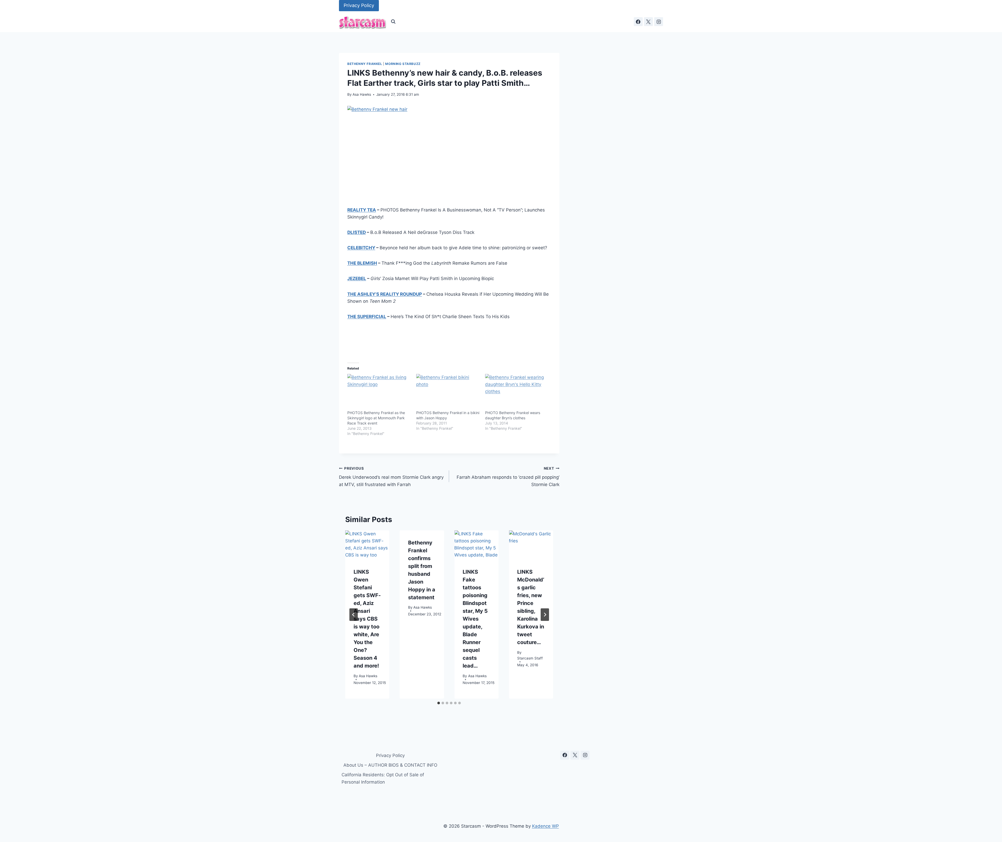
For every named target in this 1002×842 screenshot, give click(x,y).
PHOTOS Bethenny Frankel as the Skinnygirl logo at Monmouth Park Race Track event (376, 417)
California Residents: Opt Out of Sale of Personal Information (383, 778)
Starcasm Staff (530, 658)
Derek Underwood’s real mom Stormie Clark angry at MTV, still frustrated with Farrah (391, 476)
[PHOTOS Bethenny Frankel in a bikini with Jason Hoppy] (448, 392)
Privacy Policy (359, 5)
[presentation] (367, 545)
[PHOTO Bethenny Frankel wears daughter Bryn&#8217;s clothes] (517, 392)
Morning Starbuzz (403, 64)
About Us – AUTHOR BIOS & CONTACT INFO (390, 765)
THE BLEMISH (362, 263)
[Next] (545, 614)
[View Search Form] (393, 21)
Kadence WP (545, 826)
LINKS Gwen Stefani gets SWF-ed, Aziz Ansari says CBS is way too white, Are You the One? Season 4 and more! (367, 619)
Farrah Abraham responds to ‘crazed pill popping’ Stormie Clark (508, 476)
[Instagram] (658, 21)
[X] (648, 21)
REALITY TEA (361, 210)
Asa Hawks (362, 94)
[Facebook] (638, 21)
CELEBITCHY (361, 247)
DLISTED (356, 232)
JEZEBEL (356, 278)
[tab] (438, 703)
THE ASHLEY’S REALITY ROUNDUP (384, 294)
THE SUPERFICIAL (366, 316)
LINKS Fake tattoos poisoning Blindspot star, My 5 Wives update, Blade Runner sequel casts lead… (475, 619)
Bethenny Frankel (364, 64)
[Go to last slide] (353, 614)
